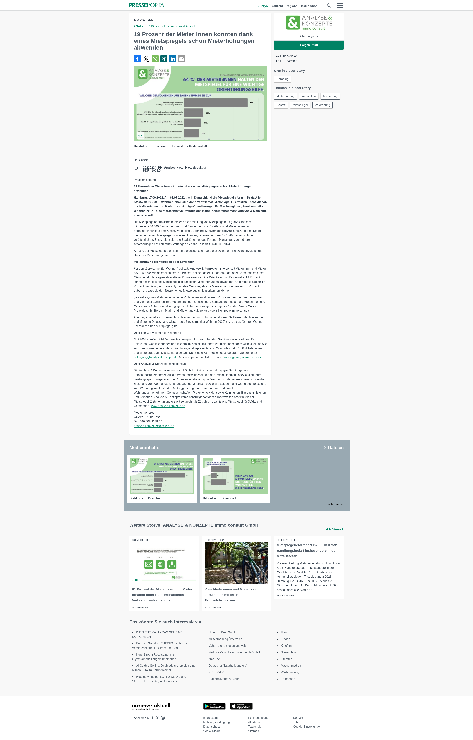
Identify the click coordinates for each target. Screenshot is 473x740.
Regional (292, 6)
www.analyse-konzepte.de (168, 405)
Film (284, 632)
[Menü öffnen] (340, 5)
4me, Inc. (214, 659)
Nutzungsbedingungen (218, 722)
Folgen (305, 45)
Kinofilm (286, 645)
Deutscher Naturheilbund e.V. (228, 665)
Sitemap (253, 731)
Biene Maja (288, 652)
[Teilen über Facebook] (137, 58)
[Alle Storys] (309, 28)
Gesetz (281, 105)
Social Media (211, 731)
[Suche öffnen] (329, 5)
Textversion (255, 726)
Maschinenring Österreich (225, 639)
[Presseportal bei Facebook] (151, 718)
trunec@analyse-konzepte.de (242, 357)
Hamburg (282, 79)
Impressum (210, 717)
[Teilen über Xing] (163, 58)
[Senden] (181, 58)
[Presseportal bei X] (156, 718)
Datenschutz (211, 726)
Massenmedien (291, 665)
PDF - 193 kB (174, 169)
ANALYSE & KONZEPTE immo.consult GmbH (164, 26)
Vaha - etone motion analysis (227, 645)
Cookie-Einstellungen (307, 726)
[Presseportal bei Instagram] (162, 717)
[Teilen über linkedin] (172, 58)
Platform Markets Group (224, 679)
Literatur (286, 659)
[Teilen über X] (146, 58)
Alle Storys (307, 36)
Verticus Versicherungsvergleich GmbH (234, 652)
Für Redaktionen (259, 717)
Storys (263, 6)
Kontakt (298, 717)
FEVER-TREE (218, 672)
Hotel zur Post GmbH (222, 632)
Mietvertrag (330, 96)
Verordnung (322, 105)
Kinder (285, 639)
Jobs (296, 722)
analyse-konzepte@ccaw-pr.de (154, 425)
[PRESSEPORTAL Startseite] (147, 5)
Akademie (254, 722)
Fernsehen (288, 679)
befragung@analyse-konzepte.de (155, 357)
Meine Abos (309, 6)
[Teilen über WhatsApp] (155, 58)
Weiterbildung (290, 672)
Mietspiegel (300, 105)
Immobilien (309, 96)
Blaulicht (276, 6)
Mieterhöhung (285, 96)
